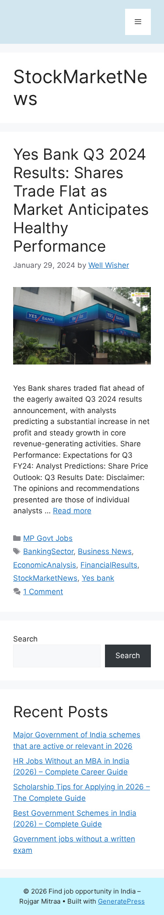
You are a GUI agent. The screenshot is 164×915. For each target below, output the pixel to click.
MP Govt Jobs (48, 538)
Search (25, 639)
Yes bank (98, 578)
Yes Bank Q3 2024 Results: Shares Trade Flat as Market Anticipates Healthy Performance (81, 200)
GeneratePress (121, 901)
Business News (105, 551)
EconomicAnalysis (44, 565)
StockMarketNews (45, 578)
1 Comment (43, 591)
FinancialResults (108, 565)
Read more (72, 510)
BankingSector (48, 551)
